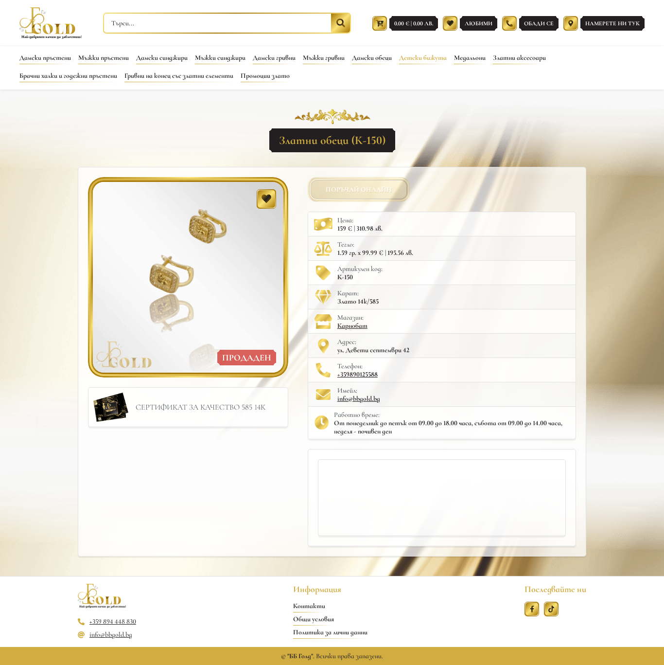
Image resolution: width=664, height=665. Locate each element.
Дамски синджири (162, 58)
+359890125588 (357, 374)
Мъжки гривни (324, 58)
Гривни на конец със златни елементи (178, 76)
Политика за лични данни (330, 632)
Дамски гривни (274, 58)
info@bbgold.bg (358, 399)
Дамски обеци (372, 58)
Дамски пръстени (45, 58)
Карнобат (352, 326)
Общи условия (313, 619)
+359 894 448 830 (112, 621)
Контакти (309, 606)
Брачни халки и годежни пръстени (68, 76)
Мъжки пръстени (103, 58)
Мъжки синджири (220, 58)
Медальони (470, 58)
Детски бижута (423, 58)
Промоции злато (265, 76)
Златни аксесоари (519, 58)
